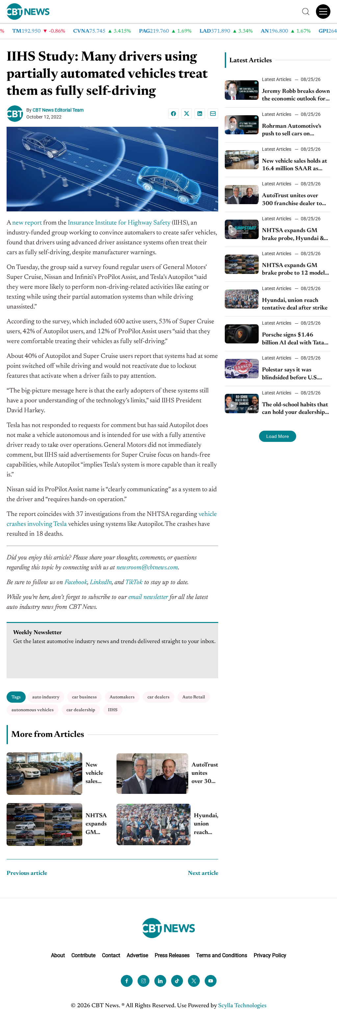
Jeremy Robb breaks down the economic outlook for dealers (296, 96)
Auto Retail (193, 697)
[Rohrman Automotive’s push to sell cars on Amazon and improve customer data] (242, 124)
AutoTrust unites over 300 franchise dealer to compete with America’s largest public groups (205, 774)
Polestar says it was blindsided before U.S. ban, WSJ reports (290, 374)
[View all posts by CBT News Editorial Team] (16, 113)
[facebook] (127, 980)
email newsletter (148, 597)
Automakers (122, 697)
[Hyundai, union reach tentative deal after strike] (154, 825)
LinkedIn (101, 582)
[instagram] (143, 980)
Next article (203, 874)
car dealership (80, 710)
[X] (186, 113)
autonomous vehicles (33, 710)
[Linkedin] (199, 113)
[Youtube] (211, 980)
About (58, 955)
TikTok (134, 582)
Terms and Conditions (221, 955)
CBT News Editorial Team (58, 110)
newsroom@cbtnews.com (147, 567)
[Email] (213, 113)
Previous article (27, 874)
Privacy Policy (270, 955)
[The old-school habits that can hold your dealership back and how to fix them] (242, 403)
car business (84, 697)
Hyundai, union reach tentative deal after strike (206, 825)
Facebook (76, 582)
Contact (111, 955)
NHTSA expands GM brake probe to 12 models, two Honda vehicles (96, 825)
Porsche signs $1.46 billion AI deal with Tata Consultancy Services (293, 339)
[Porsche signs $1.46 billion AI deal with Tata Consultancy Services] (242, 333)
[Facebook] (173, 113)
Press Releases (172, 955)
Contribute (83, 955)
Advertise (137, 955)
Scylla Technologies (242, 1006)
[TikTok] (177, 980)
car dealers (158, 697)
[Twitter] (194, 980)
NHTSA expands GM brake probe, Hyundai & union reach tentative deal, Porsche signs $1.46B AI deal (293, 235)
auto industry (45, 697)
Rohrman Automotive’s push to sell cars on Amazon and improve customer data (291, 130)
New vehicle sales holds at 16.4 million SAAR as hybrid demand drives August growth (96, 774)
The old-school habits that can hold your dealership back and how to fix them (295, 409)
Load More (277, 436)
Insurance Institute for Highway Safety (119, 223)
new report (27, 223)
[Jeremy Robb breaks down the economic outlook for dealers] (242, 89)
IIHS (112, 710)
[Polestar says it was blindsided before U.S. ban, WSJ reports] (242, 368)
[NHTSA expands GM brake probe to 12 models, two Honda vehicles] (44, 824)
